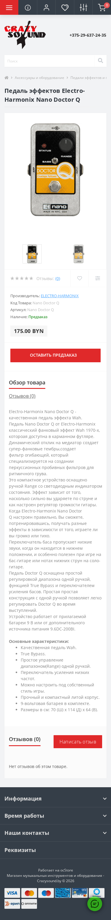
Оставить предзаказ (53, 355)
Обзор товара (27, 382)
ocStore (66, 870)
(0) (57, 278)
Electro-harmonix (60, 295)
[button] (46, 7)
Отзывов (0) (22, 396)
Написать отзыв (77, 741)
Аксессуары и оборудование (39, 77)
